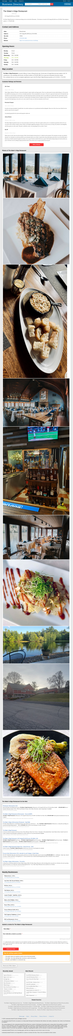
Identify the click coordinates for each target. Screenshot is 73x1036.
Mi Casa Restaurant (11, 919)
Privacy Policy (34, 1016)
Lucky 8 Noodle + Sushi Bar (12, 895)
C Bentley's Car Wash (10, 989)
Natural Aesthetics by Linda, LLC (33, 990)
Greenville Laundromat (32, 984)
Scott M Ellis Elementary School (34, 975)
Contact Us (21, 1)
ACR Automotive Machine (11, 981)
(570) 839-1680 (23, 38)
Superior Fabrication (11, 975)
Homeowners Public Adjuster (9, 965)
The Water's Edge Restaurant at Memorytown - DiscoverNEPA (17, 814)
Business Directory (12, 4)
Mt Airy (8, 885)
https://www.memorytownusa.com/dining (29, 40)
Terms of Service (43, 1016)
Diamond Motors (9, 990)
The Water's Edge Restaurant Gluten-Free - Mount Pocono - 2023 (18, 846)
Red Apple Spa (7, 979)
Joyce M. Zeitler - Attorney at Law (34, 982)
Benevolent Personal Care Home (11, 987)
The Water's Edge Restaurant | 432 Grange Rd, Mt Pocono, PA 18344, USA (20, 838)
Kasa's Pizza (9, 904)
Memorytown (9, 875)
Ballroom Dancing (31, 988)
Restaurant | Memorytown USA (10, 805)
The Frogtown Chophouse (12, 914)
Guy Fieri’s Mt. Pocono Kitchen (13, 880)
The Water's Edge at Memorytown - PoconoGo (14, 861)
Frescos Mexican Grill (11, 909)
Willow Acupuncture (31, 995)
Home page (4, 1)
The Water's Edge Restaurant (10, 830)
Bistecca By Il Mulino (11, 900)
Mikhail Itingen (8, 985)
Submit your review (10, 948)
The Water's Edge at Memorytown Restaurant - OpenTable (16, 822)
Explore (10, 1)
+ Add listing (67, 4)
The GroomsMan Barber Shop (33, 986)
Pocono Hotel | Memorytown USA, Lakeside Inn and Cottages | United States (21, 853)
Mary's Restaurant (9, 983)
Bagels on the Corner (9, 977)
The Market (9, 890)
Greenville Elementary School (33, 977)
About (15, 1)
